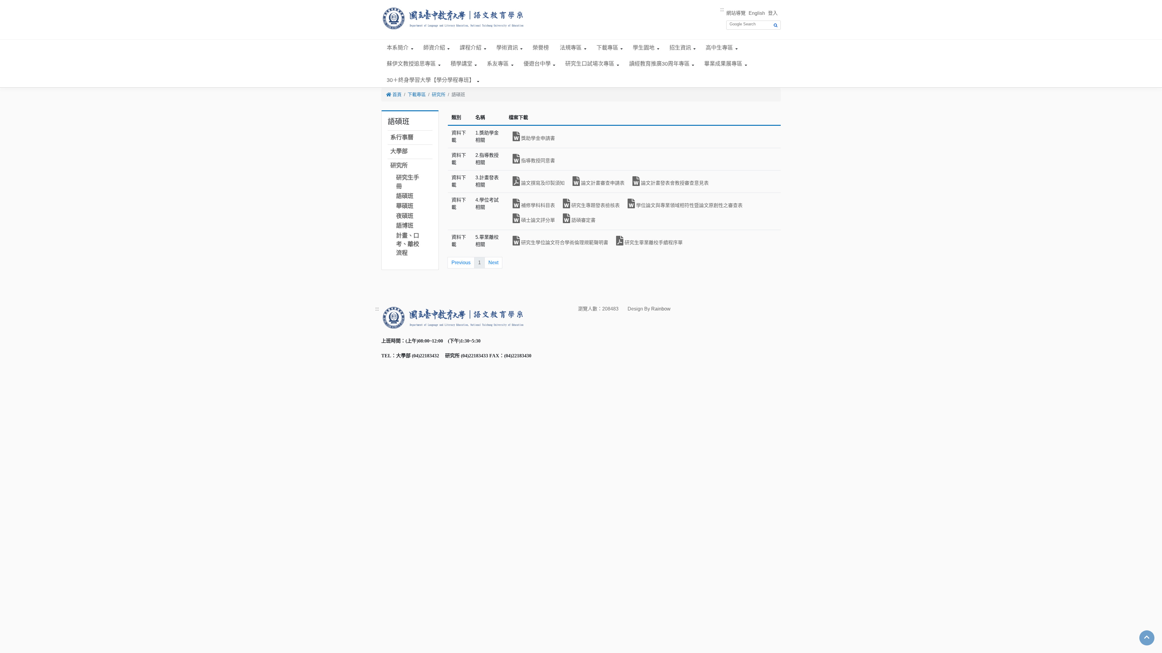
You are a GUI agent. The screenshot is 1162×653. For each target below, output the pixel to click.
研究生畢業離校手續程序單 (653, 242)
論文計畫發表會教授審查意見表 (674, 183)
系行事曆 (401, 137)
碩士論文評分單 (537, 220)
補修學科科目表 (537, 205)
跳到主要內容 (14, 3)
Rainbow (661, 308)
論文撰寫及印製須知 (542, 183)
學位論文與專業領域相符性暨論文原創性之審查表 (689, 205)
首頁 (396, 94)
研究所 (438, 94)
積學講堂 (461, 64)
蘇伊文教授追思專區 (411, 64)
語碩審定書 (583, 220)
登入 (773, 13)
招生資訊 (680, 48)
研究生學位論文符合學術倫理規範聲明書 (564, 242)
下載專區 (607, 48)
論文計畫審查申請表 (602, 183)
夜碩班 (404, 216)
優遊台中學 (537, 64)
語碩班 (404, 196)
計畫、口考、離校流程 (407, 244)
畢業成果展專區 (723, 64)
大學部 (399, 151)
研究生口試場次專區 (589, 64)
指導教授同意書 (537, 160)
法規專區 (571, 48)
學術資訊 (507, 48)
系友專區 (498, 64)
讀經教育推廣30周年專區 (659, 64)
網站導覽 (736, 13)
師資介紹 (434, 48)
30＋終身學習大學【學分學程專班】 (430, 80)
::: (722, 9)
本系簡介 (398, 48)
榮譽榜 (541, 48)
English (757, 13)
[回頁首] (1147, 637)
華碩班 (404, 206)
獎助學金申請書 (537, 138)
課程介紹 (470, 48)
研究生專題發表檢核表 (595, 205)
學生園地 (644, 48)
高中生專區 (719, 48)
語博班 (404, 226)
